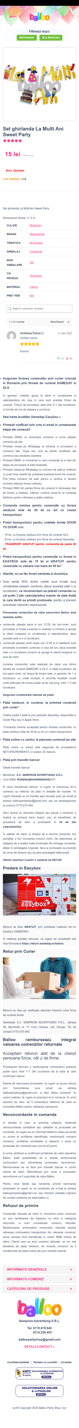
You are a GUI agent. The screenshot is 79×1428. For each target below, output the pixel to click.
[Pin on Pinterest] (65, 198)
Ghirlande (36, 276)
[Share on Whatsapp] (72, 198)
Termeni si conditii (45, 1362)
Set (32, 262)
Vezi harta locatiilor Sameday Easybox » (32, 417)
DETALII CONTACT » (39, 1347)
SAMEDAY (32, 669)
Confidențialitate (18, 1362)
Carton (34, 287)
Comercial (36, 251)
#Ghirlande (27, 38)
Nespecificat (37, 234)
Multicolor (35, 225)
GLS (45, 669)
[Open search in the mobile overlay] (63, 17)
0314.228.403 (42, 1332)
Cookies (66, 1362)
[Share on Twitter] (58, 198)
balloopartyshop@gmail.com (30, 801)
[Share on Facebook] (50, 198)
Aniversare (36, 243)
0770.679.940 (42, 1328)
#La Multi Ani (50, 38)
